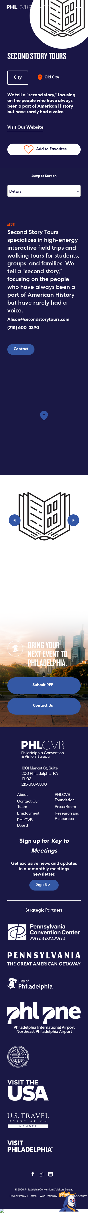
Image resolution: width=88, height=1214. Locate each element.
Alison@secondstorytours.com (38, 320)
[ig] (41, 1174)
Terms (32, 1196)
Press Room (65, 806)
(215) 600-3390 (23, 328)
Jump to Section (44, 176)
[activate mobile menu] (77, 7)
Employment (28, 813)
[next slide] (73, 520)
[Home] (29, 9)
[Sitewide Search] (66, 8)
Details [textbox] (15, 191)
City (18, 77)
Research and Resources (67, 815)
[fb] (33, 1174)
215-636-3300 (34, 784)
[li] (50, 1174)
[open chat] (69, 1201)
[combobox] (44, 191)
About (22, 794)
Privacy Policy (18, 1196)
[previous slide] (14, 520)
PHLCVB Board (25, 822)
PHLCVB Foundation (65, 797)
